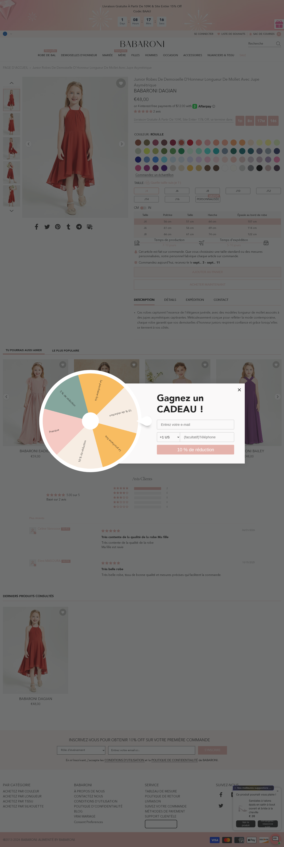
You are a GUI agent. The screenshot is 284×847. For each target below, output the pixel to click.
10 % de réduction (195, 449)
